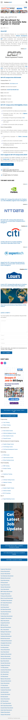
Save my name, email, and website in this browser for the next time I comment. (14, 348)
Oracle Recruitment (5, 580)
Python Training (6, 425)
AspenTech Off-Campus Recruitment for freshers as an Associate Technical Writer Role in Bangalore (13, 264)
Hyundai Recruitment (5, 663)
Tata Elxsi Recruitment (6, 611)
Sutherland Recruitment (6, 636)
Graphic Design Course (8, 444)
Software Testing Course (8, 479)
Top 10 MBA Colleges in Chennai (14, 559)
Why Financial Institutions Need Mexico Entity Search (13, 305)
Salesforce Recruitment (6, 654)
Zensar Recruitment (5, 699)
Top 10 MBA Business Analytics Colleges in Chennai (14, 553)
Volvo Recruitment (5, 589)
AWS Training (6, 465)
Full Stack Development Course (10, 449)
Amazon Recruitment (5, 573)
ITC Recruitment (4, 685)
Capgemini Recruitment (6, 618)
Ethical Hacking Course (8, 460)
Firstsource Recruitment (6, 596)
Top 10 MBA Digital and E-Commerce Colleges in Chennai (14, 546)
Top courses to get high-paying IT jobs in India (14, 411)
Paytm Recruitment (5, 683)
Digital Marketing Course (9, 499)
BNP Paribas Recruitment (6, 591)
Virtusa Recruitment (5, 649)
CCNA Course (6, 455)
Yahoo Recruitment (5, 645)
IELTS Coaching (6, 493)
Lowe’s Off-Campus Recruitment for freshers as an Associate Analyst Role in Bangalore (14, 285)
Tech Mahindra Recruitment (7, 576)
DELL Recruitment (5, 629)
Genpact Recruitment (5, 714)
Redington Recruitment (6, 631)
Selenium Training (7, 482)
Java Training (6, 422)
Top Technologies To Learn (9, 415)
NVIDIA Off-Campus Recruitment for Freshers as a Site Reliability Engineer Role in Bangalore (14, 199)
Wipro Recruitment (5, 620)
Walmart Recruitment (5, 656)
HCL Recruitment (4, 674)
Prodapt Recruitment (5, 593)
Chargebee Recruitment (6, 643)
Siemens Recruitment (5, 587)
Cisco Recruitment (5, 652)
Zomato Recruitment (5, 694)
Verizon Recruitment (5, 634)
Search (26, 2)
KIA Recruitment (4, 696)
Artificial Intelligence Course (9, 433)
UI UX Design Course (8, 446)
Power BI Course (7, 438)
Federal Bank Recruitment (6, 616)
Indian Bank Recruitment (6, 710)
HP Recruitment (4, 582)
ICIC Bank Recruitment (6, 609)
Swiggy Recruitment (5, 665)
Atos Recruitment (5, 692)
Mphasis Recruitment (5, 678)
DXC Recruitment (4, 605)
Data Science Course (8, 430)
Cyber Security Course (8, 457)
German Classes (7, 490)
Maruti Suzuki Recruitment (7, 598)
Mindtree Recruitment (5, 578)
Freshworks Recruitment (6, 640)
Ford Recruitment (5, 647)
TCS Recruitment (4, 667)
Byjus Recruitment (5, 661)
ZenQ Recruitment (5, 607)
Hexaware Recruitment (6, 681)
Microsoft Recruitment (6, 627)
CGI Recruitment (4, 676)
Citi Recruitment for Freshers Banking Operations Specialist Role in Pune (11, 242)
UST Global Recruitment (6, 602)
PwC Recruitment (5, 614)
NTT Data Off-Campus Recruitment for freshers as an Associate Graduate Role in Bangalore (13, 221)
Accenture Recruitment (6, 669)
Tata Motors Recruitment (6, 600)
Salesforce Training (7, 474)
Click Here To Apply (7, 164)
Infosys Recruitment (5, 571)
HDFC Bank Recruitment (6, 705)
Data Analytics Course (8, 435)
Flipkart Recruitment (5, 712)
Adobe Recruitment (5, 687)
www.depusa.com (14, 83)
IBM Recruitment (4, 625)
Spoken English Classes (8, 488)
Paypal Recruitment (5, 585)
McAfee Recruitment (5, 638)
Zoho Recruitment (5, 672)
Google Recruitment (5, 622)
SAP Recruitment (4, 701)
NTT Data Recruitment (6, 703)
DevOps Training (7, 468)
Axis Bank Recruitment (6, 658)
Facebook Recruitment (6, 690)
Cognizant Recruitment (6, 569)
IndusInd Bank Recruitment (7, 707)
